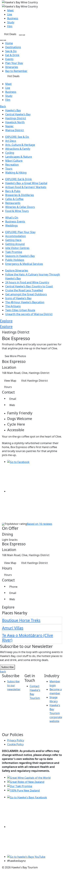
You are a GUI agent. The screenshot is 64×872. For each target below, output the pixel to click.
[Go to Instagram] (34, 491)
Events (9, 59)
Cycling (9, 152)
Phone (13, 587)
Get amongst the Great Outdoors (26, 294)
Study (10, 22)
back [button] (3, 671)
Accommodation (15, 236)
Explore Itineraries (16, 270)
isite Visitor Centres (17, 248)
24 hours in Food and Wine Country (27, 282)
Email (12, 399)
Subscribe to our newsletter (14, 685)
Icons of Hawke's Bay (18, 298)
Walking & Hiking (16, 172)
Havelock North (15, 122)
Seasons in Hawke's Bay (20, 256)
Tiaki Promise (13, 252)
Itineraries (11, 67)
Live (9, 14)
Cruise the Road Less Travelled (24, 290)
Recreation (12, 164)
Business (12, 18)
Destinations (13, 47)
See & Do (11, 51)
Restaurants (12, 203)
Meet (10, 10)
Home (9, 43)
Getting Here (13, 240)
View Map (10, 380)
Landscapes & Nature (18, 156)
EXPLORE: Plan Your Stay (20, 232)
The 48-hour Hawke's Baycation (24, 302)
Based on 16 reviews (39, 524)
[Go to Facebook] (18, 461)
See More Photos (15, 356)
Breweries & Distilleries (19, 195)
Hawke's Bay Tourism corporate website (56, 713)
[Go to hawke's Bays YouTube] (26, 856)
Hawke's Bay (13, 110)
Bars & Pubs (12, 191)
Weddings (11, 225)
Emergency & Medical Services (24, 264)
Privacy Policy (15, 740)
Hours (8, 387)
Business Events (15, 221)
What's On (11, 217)
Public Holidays (14, 260)
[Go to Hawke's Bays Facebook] (27, 797)
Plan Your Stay (14, 63)
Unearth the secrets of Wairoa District (29, 314)
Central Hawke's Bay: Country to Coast (29, 286)
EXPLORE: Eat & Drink (18, 179)
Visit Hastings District (34, 380)
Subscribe (7, 667)
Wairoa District (14, 130)
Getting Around (15, 244)
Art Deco (10, 141)
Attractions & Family (17, 149)
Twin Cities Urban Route (20, 310)
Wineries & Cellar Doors (20, 207)
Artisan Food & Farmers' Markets (25, 187)
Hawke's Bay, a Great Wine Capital (26, 183)
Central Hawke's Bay (18, 114)
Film (9, 26)
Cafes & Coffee (14, 199)
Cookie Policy (15, 744)
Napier (9, 126)
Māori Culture (13, 160)
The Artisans (13, 306)
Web (12, 405)
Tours (8, 168)
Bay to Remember (16, 71)
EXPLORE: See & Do (17, 137)
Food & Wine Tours (17, 211)
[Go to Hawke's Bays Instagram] (34, 826)
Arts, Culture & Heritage (20, 145)
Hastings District (15, 118)
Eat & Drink (12, 55)
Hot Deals (10, 34)
